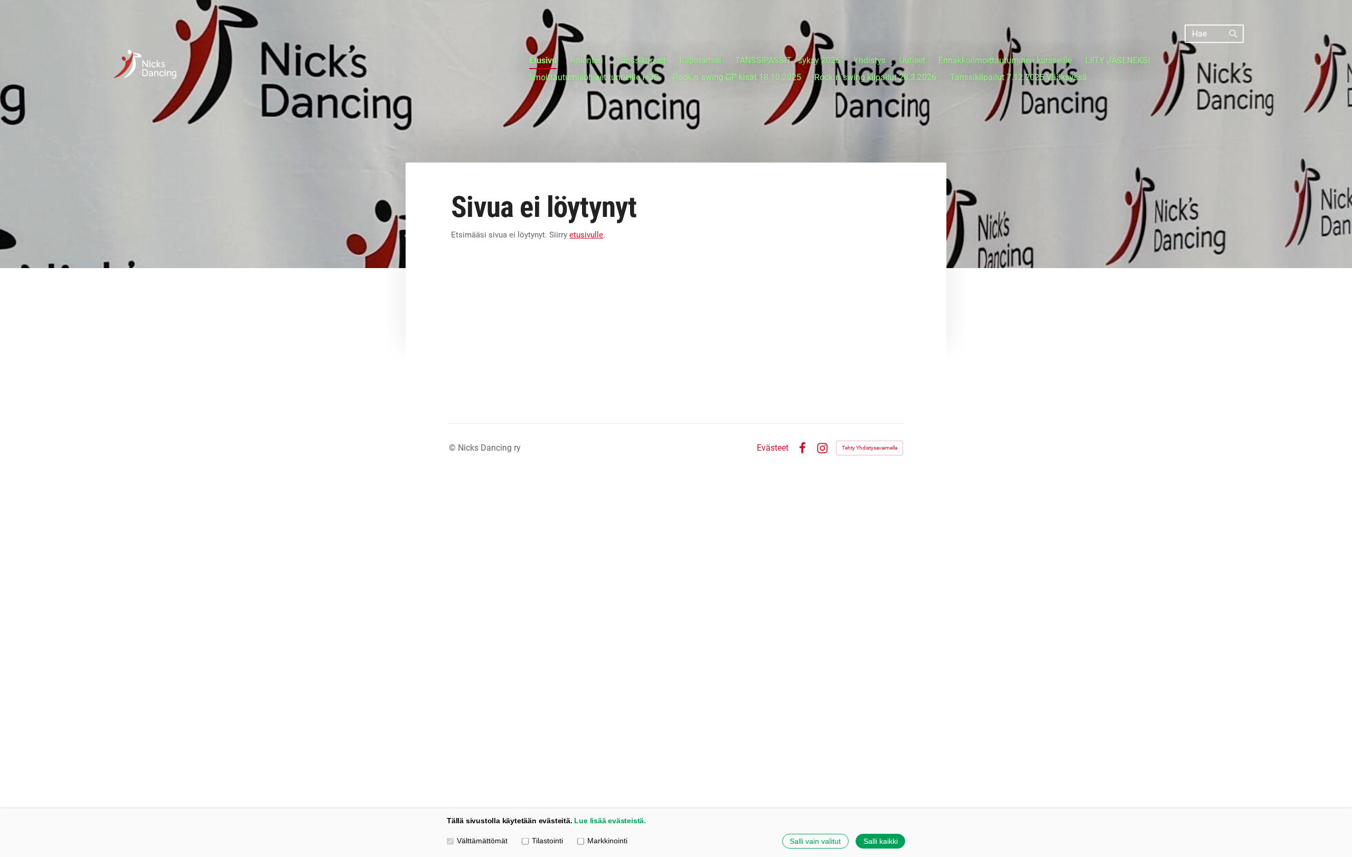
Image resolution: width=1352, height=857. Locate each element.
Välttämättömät (482, 841)
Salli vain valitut (815, 841)
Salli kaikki (880, 841)
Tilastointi (547, 841)
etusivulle (586, 235)
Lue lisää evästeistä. (610, 821)
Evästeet (772, 448)
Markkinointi (607, 841)
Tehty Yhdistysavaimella (869, 448)
